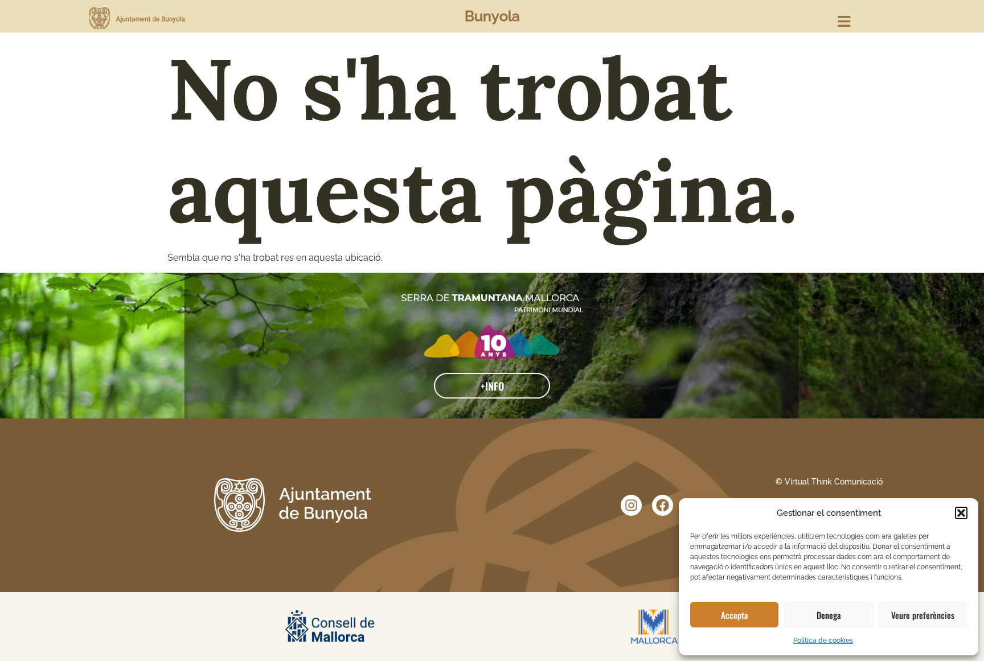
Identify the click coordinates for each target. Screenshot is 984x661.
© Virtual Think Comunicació (829, 481)
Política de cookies (823, 640)
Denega (829, 615)
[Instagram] (631, 505)
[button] (961, 513)
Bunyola (492, 15)
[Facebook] (662, 505)
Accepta (734, 615)
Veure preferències (922, 615)
